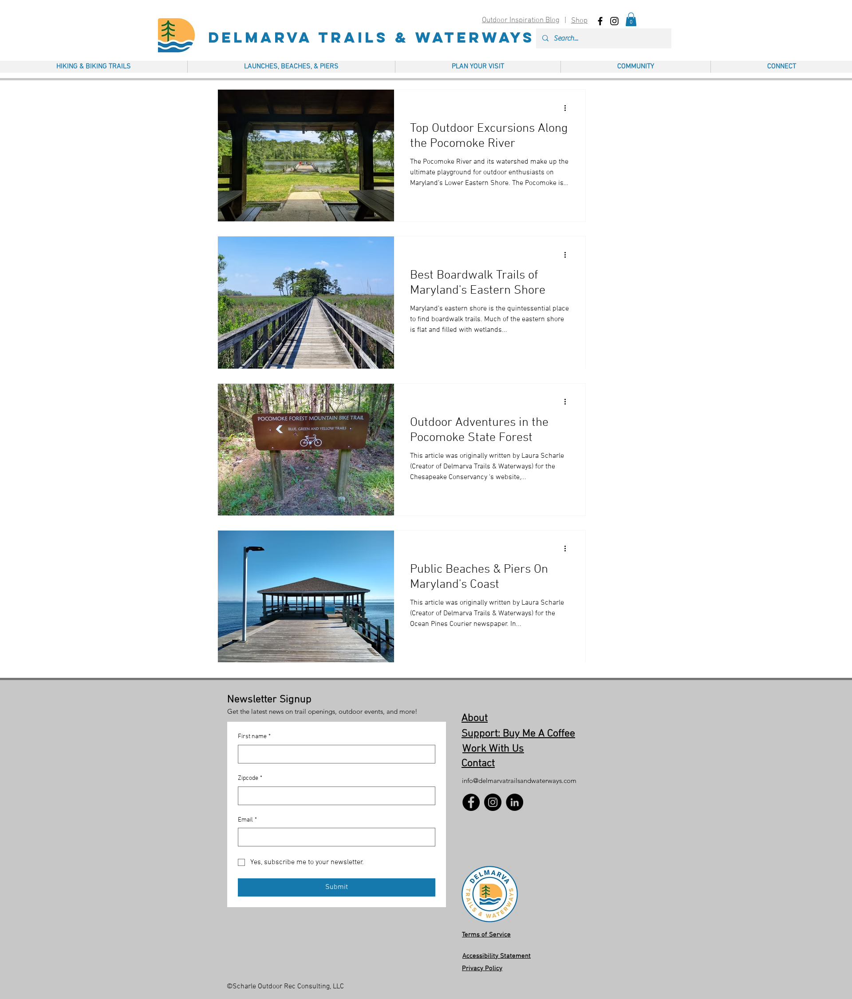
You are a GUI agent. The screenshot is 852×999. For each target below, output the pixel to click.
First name (254, 736)
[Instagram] (492, 802)
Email (247, 820)
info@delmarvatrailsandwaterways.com (519, 780)
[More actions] (568, 107)
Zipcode (250, 778)
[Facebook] (471, 802)
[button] (631, 19)
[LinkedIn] (514, 802)
